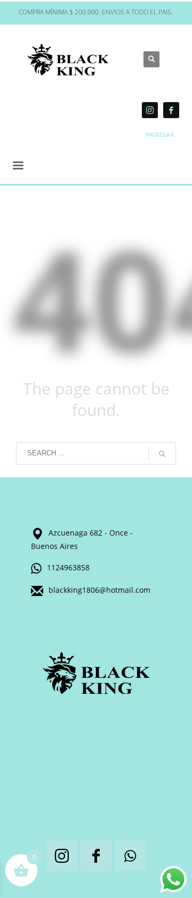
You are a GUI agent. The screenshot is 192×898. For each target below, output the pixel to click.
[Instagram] (150, 110)
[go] (162, 454)
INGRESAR (160, 135)
